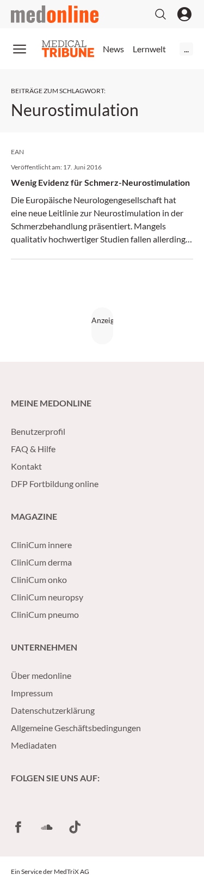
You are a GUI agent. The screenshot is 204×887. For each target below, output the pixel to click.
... (186, 49)
